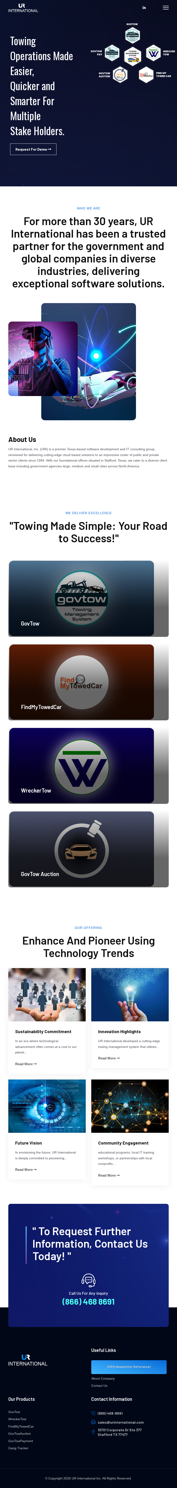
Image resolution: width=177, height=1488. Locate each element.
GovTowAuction (19, 1433)
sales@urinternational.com (121, 1422)
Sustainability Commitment (43, 1031)
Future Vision (28, 1142)
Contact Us (99, 1385)
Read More (24, 1064)
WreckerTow (36, 790)
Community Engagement (123, 1142)
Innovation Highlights (119, 1031)
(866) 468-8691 (110, 1413)
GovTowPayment (20, 1441)
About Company (103, 1378)
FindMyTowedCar (41, 707)
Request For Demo (31, 149)
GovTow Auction (40, 874)
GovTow (30, 623)
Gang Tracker (18, 1448)
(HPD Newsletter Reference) (128, 1367)
